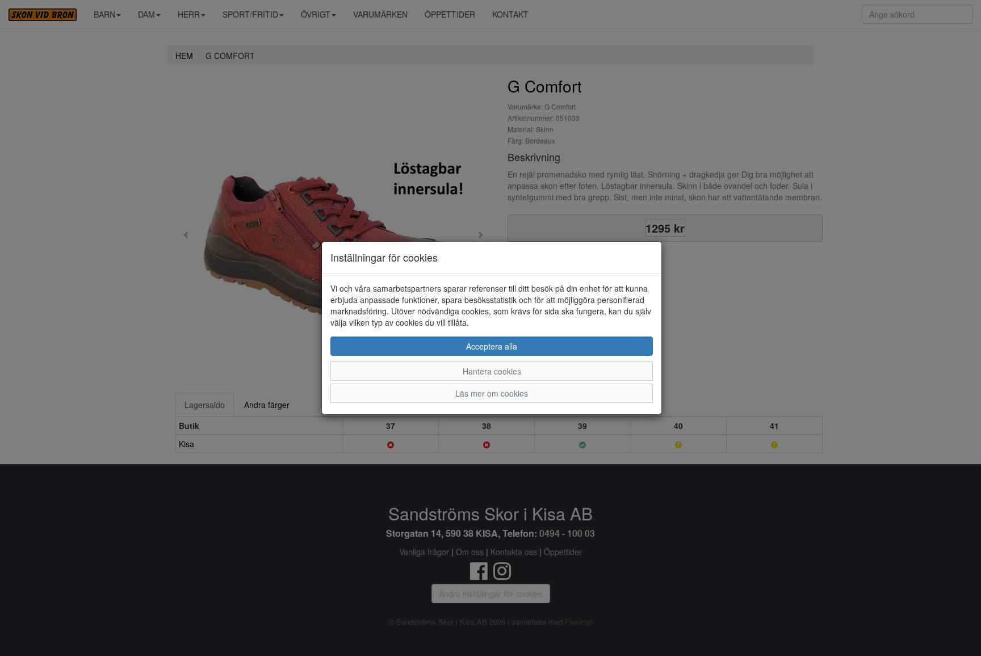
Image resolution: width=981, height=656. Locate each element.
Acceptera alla (491, 346)
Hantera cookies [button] (492, 371)
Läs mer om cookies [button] (491, 393)
